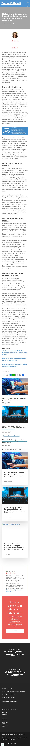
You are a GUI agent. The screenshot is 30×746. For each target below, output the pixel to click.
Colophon (4, 714)
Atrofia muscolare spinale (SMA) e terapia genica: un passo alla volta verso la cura (14, 352)
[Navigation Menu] (28, 2)
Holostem (17, 114)
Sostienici (15, 631)
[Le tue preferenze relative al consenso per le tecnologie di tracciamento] (2, 744)
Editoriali (4, 712)
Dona (3, 723)
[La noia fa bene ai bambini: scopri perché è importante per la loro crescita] (11, 436)
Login (27, 5)
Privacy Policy (6, 701)
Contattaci (5, 722)
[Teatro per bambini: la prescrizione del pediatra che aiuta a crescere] (15, 424)
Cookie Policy (13, 701)
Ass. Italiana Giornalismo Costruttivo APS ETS (17, 737)
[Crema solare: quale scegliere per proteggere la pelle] (15, 397)
